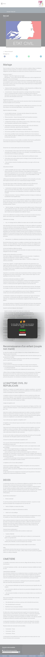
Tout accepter (22, 330)
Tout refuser (22, 332)
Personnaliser (22, 334)
